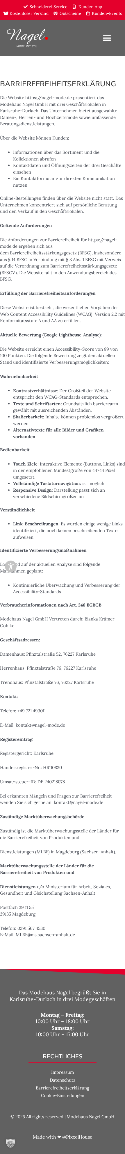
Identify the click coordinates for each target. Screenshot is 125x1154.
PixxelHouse (79, 1137)
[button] (106, 37)
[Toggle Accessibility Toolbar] (10, 566)
